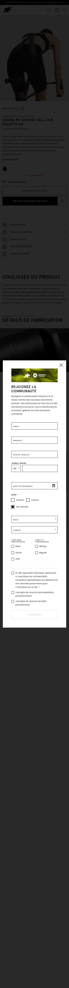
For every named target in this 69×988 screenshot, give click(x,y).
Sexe (14, 495)
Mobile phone (19, 463)
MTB (17, 559)
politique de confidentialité (33, 576)
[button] (35, 519)
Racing (42, 546)
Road (17, 546)
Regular (43, 552)
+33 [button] (14, 468)
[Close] (61, 365)
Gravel (18, 552)
